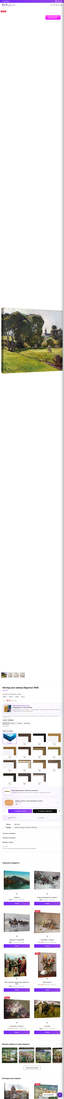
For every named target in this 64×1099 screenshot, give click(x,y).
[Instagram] (58, 1)
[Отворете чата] (60, 1095)
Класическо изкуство (31, 848)
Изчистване (6, 726)
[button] (59, 811)
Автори (15, 848)
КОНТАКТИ (6, 1)
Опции (17, 903)
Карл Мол (5, 690)
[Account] (59, 5)
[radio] (6, 723)
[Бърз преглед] (16, 894)
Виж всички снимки (32, 1068)
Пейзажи (19, 848)
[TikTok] (61, 1)
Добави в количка (21, 811)
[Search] (51, 5)
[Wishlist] (54, 5)
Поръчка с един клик (46, 811)
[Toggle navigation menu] (61, 5)
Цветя (23, 848)
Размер (5, 720)
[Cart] (56, 5)
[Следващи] (60, 1044)
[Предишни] (57, 1044)
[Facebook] (56, 1)
